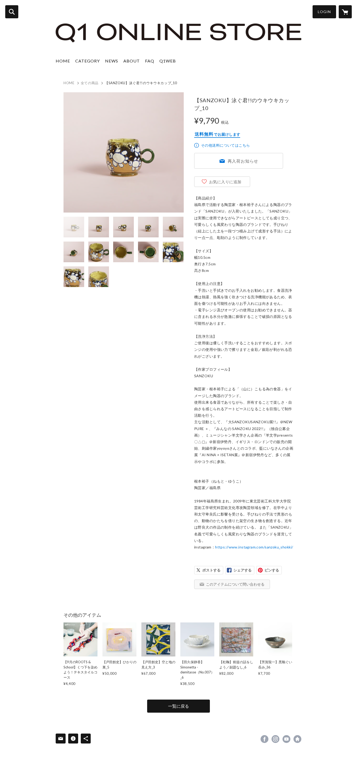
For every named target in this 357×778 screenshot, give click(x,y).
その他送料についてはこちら (225, 145)
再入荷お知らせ (243, 160)
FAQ (149, 60)
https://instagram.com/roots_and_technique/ (275, 739)
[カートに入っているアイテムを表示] (345, 11)
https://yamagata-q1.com (297, 739)
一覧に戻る (178, 705)
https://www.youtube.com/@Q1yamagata (286, 739)
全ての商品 (90, 83)
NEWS (111, 60)
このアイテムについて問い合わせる (235, 584)
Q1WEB (167, 60)
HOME (63, 60)
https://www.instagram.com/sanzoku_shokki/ (254, 547)
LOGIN (324, 11)
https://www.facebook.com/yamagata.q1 (264, 739)
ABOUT (131, 60)
